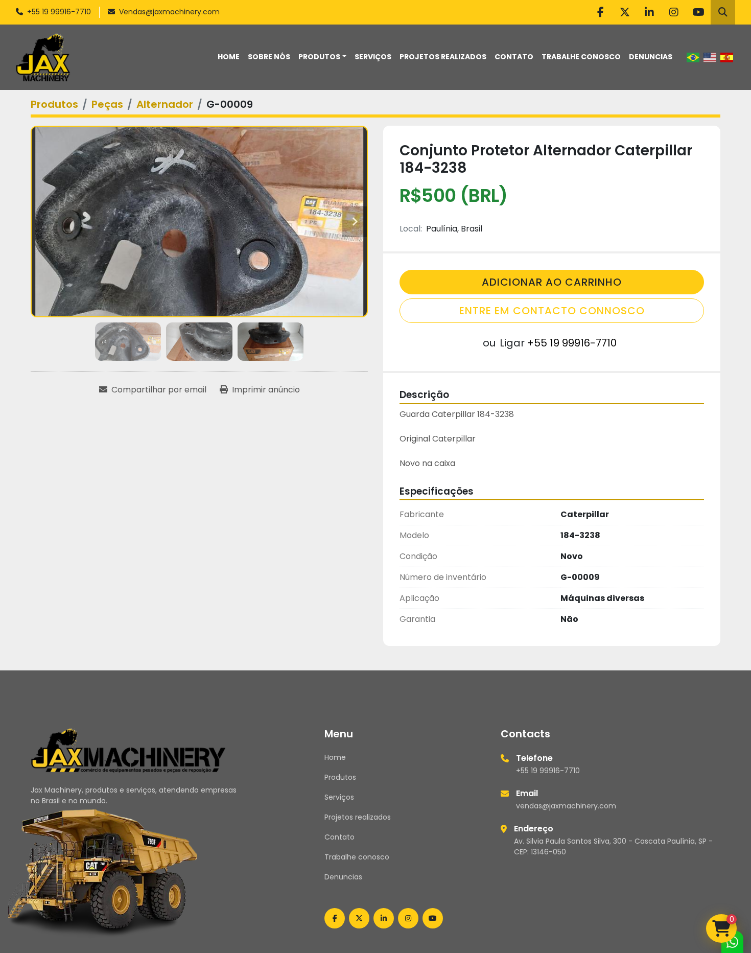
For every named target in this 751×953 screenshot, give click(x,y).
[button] (322, 57)
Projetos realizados (443, 57)
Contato (514, 57)
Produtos (319, 57)
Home (229, 57)
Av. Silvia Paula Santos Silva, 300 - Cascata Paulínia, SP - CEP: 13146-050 (613, 846)
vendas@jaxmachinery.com (566, 806)
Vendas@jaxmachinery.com (169, 12)
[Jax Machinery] (128, 750)
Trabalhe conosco (581, 57)
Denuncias (650, 57)
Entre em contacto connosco (552, 311)
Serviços (373, 57)
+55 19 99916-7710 (59, 12)
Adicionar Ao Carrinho (552, 282)
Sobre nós (269, 57)
